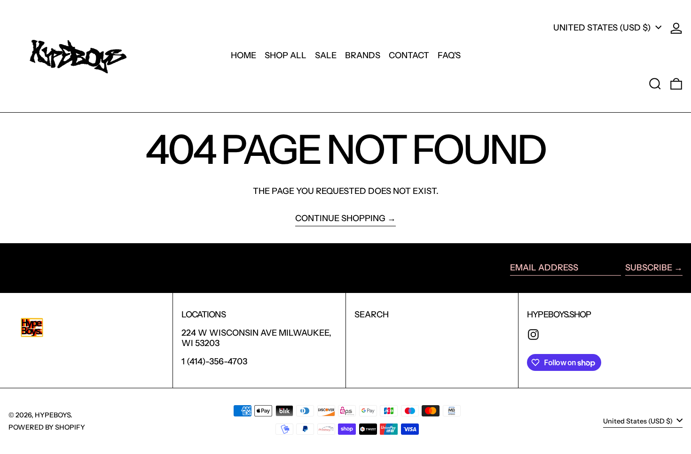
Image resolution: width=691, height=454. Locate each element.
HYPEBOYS (53, 415)
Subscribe (648, 267)
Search (371, 314)
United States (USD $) (603, 28)
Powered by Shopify (46, 427)
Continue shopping (340, 218)
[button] (655, 84)
